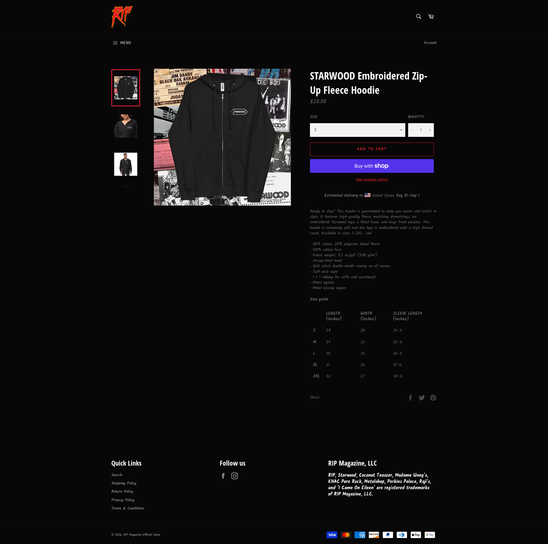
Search (116, 475)
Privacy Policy (122, 500)
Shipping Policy (123, 483)
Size (313, 117)
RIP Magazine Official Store (142, 534)
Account (430, 43)
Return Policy (122, 491)
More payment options (372, 179)
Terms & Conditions (127, 508)
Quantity (416, 117)
